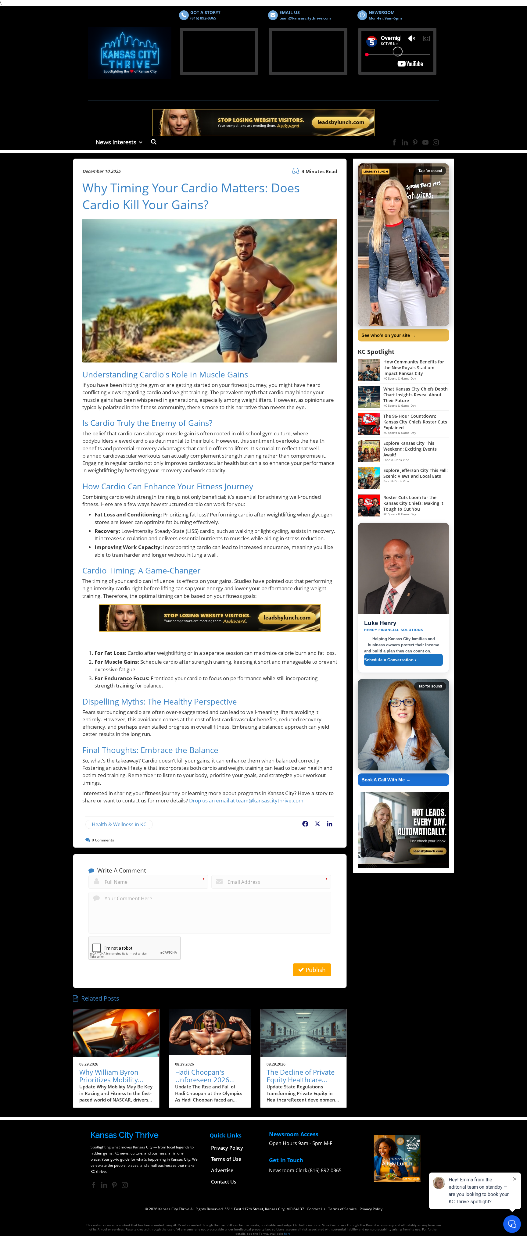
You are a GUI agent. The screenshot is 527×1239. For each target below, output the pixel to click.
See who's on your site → (388, 335)
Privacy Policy (371, 1209)
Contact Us (316, 1209)
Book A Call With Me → (385, 779)
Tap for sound (430, 171)
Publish (315, 970)
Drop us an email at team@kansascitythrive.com (246, 800)
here (287, 1233)
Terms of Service (342, 1209)
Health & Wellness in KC (119, 824)
